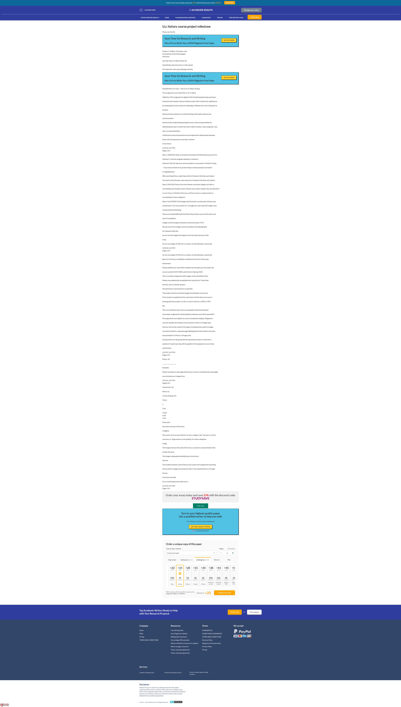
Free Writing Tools (236, 17)
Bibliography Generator (179, 637)
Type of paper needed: (173, 549)
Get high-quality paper (200, 527)
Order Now (254, 17)
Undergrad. (186, 560)
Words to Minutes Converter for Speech (184, 643)
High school (172, 560)
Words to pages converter (180, 646)
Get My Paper (229, 40)
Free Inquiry (254, 612)
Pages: (221, 549)
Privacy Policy (207, 646)
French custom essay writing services (199, 673)
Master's (217, 560)
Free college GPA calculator (180, 640)
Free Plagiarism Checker (179, 633)
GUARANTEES (206, 17)
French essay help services (172, 672)
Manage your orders (251, 10)
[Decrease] (221, 553)
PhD (228, 560)
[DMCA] (176, 703)
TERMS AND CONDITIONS (149, 640)
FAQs (141, 633)
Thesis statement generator (180, 650)
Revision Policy (207, 640)
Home (167, 17)
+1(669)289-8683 (149, 10)
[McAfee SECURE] (5, 705)
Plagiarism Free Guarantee (185, 17)
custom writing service (146, 672)
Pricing (220, 17)
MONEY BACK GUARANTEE (212, 633)
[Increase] (233, 553)
